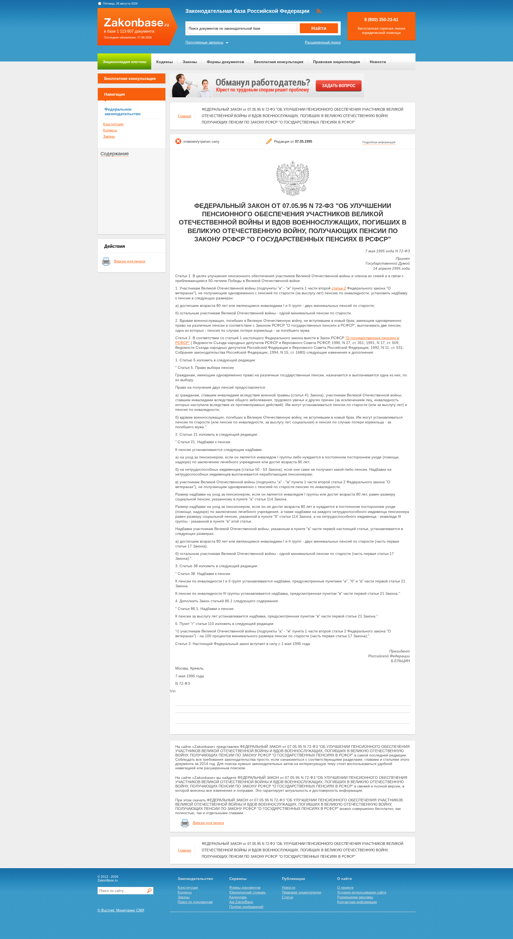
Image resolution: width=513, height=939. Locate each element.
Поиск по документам (195, 902)
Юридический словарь (247, 892)
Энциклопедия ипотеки (124, 62)
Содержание (114, 153)
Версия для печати (129, 261)
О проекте (345, 888)
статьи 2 (339, 288)
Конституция (113, 124)
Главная (184, 116)
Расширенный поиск (323, 42)
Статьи (287, 897)
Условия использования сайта (361, 892)
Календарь (238, 897)
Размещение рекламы (355, 897)
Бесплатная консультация (278, 62)
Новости (378, 62)
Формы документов (225, 62)
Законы (190, 62)
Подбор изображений (246, 907)
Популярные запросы (204, 42)
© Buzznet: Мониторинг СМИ (121, 910)
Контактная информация (357, 902)
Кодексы (164, 62)
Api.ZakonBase (241, 902)
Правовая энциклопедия (336, 62)
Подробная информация (378, 142)
